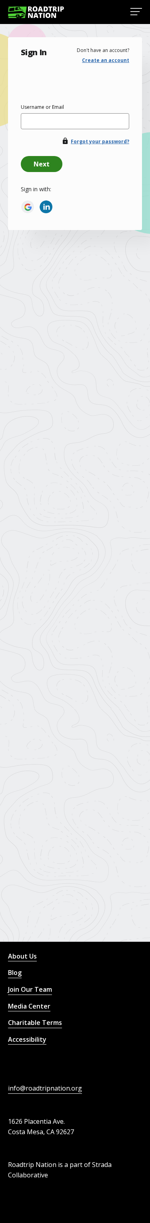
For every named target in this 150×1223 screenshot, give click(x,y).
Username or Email (42, 107)
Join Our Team (30, 989)
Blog (15, 972)
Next (42, 164)
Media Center (29, 1006)
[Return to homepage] (36, 12)
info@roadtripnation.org (45, 1088)
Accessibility (27, 1039)
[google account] (27, 207)
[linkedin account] (46, 207)
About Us (22, 956)
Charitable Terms (35, 1022)
